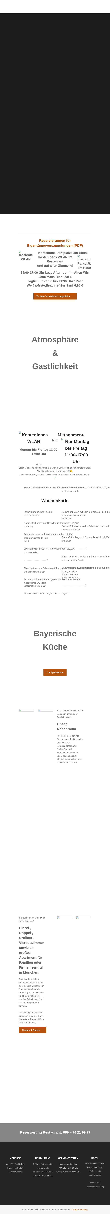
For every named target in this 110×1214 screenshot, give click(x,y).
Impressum (94, 1183)
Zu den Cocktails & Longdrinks (53, 296)
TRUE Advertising (79, 1210)
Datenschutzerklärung (95, 1187)
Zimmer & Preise (31, 1030)
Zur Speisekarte (55, 672)
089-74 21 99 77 (46, 1172)
